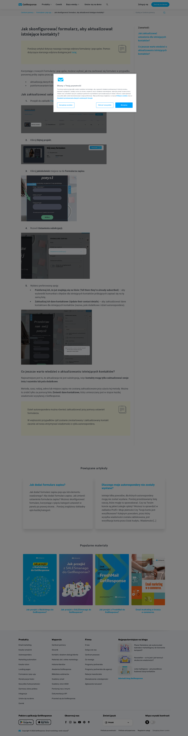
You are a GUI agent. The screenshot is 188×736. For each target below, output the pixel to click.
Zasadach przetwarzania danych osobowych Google (75, 98)
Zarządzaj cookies (66, 105)
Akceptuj (124, 105)
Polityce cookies (122, 96)
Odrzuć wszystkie (104, 105)
